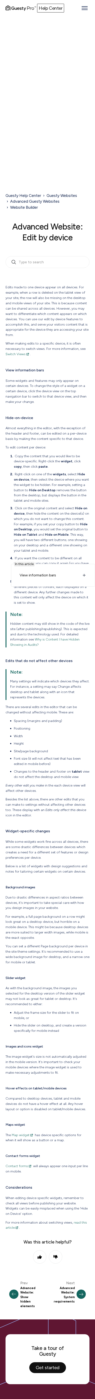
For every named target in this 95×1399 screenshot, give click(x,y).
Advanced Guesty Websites (34, 201)
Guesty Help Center (23, 195)
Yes (39, 1257)
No (55, 1257)
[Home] (21, 8)
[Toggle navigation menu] (84, 8)
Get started (47, 1367)
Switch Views (16, 354)
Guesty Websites (62, 195)
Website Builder (24, 207)
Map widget (21, 1135)
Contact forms (17, 1166)
